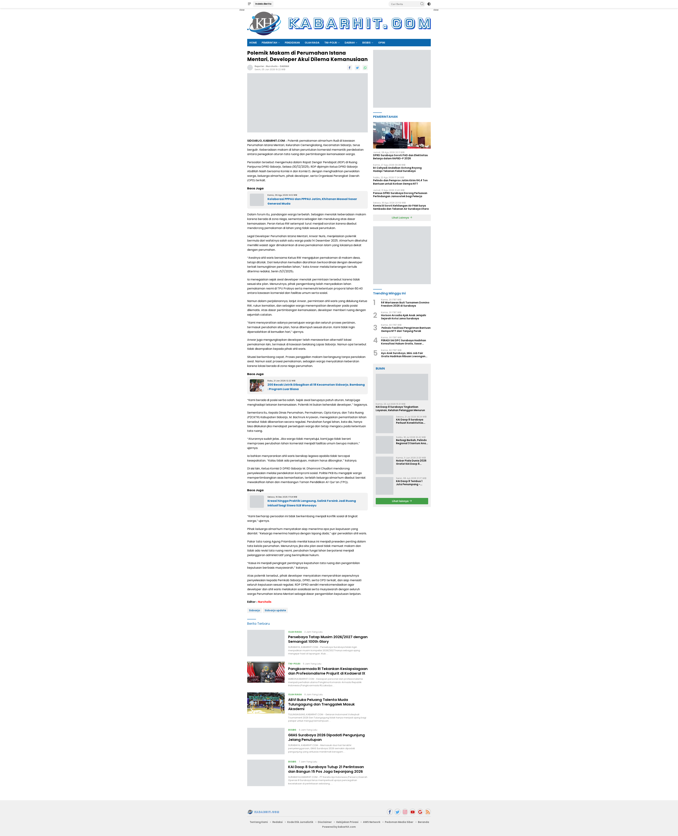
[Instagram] (405, 812)
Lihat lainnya (400, 501)
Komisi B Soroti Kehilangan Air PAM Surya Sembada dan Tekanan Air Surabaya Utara (401, 207)
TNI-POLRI (330, 42)
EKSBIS (366, 42)
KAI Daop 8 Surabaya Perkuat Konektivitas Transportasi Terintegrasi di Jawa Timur (409, 421)
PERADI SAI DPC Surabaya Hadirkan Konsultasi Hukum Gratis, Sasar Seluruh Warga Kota (403, 342)
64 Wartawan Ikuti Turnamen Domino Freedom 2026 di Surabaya (405, 304)
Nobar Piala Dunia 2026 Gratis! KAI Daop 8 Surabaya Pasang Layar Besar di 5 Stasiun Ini (411, 462)
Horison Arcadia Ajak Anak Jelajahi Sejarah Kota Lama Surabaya (403, 317)
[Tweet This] (357, 67)
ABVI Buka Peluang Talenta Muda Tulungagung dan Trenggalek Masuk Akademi (321, 704)
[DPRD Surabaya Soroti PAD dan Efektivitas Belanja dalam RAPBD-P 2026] (402, 135)
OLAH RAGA (312, 42)
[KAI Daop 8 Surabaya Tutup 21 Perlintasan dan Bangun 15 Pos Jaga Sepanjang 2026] (266, 773)
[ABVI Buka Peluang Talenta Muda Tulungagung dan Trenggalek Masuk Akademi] (266, 707)
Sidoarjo (254, 610)
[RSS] (428, 812)
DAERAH (350, 42)
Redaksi (277, 822)
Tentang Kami (259, 822)
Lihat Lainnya (400, 218)
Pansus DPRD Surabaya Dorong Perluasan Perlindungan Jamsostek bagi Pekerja (400, 194)
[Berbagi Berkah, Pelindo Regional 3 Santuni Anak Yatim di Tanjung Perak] (384, 445)
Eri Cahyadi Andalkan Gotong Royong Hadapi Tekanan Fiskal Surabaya (397, 169)
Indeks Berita (263, 3)
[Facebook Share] (349, 67)
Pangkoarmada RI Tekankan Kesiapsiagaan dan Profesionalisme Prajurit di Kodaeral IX (328, 671)
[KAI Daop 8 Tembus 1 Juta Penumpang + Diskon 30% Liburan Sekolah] (384, 486)
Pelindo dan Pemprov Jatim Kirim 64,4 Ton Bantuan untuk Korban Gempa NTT (400, 182)
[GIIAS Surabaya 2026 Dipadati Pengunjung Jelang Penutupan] (266, 741)
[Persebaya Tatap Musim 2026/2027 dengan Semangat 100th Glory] (266, 643)
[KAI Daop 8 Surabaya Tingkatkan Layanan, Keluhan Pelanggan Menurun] (402, 387)
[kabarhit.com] (263, 812)
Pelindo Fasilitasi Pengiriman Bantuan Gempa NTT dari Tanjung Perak (406, 329)
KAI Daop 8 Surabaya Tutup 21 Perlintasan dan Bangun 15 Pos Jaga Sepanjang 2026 (326, 769)
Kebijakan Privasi (347, 822)
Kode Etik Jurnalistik (300, 822)
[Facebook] (390, 812)
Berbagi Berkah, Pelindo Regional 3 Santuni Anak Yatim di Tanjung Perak (411, 442)
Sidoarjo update (275, 610)
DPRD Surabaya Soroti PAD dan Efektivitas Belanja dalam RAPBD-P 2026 (400, 157)
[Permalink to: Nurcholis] (250, 67)
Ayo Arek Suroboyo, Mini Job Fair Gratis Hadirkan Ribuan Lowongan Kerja (403, 355)
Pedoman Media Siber (399, 822)
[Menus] (249, 4)
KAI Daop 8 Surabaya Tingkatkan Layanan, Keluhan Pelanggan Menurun (400, 408)
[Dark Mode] (429, 4)
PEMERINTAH (269, 42)
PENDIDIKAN (292, 42)
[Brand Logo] (339, 23)
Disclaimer (325, 822)
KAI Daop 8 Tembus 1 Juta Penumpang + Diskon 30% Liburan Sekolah (409, 483)
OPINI (381, 42)
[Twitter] (397, 812)
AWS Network (371, 822)
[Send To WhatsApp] (365, 67)
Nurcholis (272, 66)
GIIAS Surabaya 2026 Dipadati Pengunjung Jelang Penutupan (326, 737)
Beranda (423, 822)
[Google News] (420, 812)
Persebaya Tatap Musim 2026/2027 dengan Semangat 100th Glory (328, 639)
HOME (253, 42)
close (242, 10)
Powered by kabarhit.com (339, 827)
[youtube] (413, 812)
